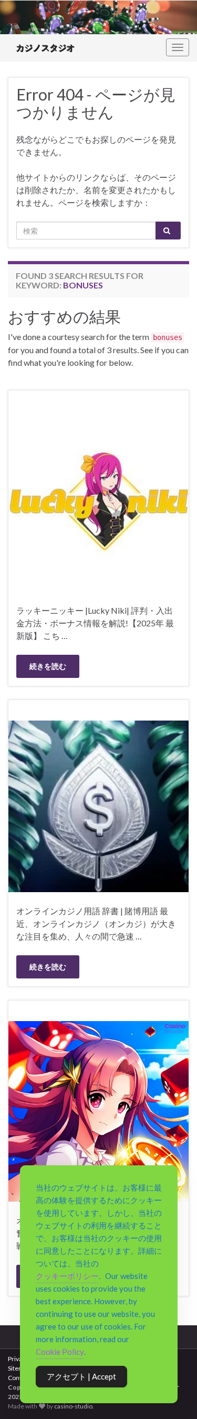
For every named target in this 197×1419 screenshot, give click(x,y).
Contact (19, 1378)
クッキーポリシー (67, 1276)
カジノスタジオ (45, 47)
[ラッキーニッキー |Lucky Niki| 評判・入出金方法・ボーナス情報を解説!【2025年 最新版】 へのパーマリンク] (98, 500)
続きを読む (47, 666)
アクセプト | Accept (81, 1376)
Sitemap (19, 1368)
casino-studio (73, 1406)
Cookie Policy (60, 1351)
